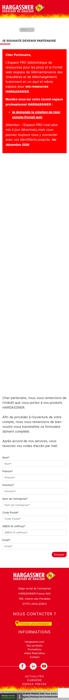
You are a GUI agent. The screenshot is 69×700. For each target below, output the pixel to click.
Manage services (8, 695)
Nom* (5, 457)
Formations (34, 649)
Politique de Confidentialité (44, 697)
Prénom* (7, 471)
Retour (24, 30)
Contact (34, 657)
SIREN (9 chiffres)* (13, 526)
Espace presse (34, 684)
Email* (6, 540)
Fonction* (8, 485)
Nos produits (34, 645)
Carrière (34, 680)
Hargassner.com (34, 641)
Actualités (34, 676)
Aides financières (34, 653)
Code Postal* (10, 512)
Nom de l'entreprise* (15, 498)
